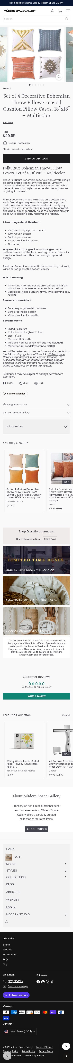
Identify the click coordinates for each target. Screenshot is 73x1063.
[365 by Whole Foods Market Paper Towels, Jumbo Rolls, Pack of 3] (24, 750)
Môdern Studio (10, 954)
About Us (7, 949)
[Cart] (60, 11)
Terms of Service (44, 1047)
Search (6, 944)
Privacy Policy (46, 1051)
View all (66, 715)
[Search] (66, 19)
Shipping (7, 149)
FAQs (5, 959)
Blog (5, 964)
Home (6, 88)
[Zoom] (59, 77)
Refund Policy (28, 1051)
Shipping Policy (10, 1051)
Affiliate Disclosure (12, 1055)
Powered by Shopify (34, 1055)
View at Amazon (36, 158)
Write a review (36, 696)
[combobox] (36, 19)
